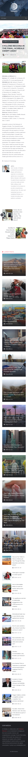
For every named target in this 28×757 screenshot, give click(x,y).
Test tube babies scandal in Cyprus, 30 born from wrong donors (14, 495)
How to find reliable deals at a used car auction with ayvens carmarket (13, 319)
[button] (26, 18)
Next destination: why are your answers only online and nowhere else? (13, 420)
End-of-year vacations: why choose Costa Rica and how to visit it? (14, 394)
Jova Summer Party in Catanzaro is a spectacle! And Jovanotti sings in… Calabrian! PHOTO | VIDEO (19, 667)
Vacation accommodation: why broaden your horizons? (18, 653)
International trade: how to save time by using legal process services (13, 369)
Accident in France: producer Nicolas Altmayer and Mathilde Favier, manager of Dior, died (18, 683)
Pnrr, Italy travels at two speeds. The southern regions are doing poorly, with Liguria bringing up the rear (14, 518)
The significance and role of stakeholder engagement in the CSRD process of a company (19, 602)
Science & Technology (10, 41)
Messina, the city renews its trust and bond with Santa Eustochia (14, 546)
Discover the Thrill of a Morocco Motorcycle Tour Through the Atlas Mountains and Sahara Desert (12, 267)
